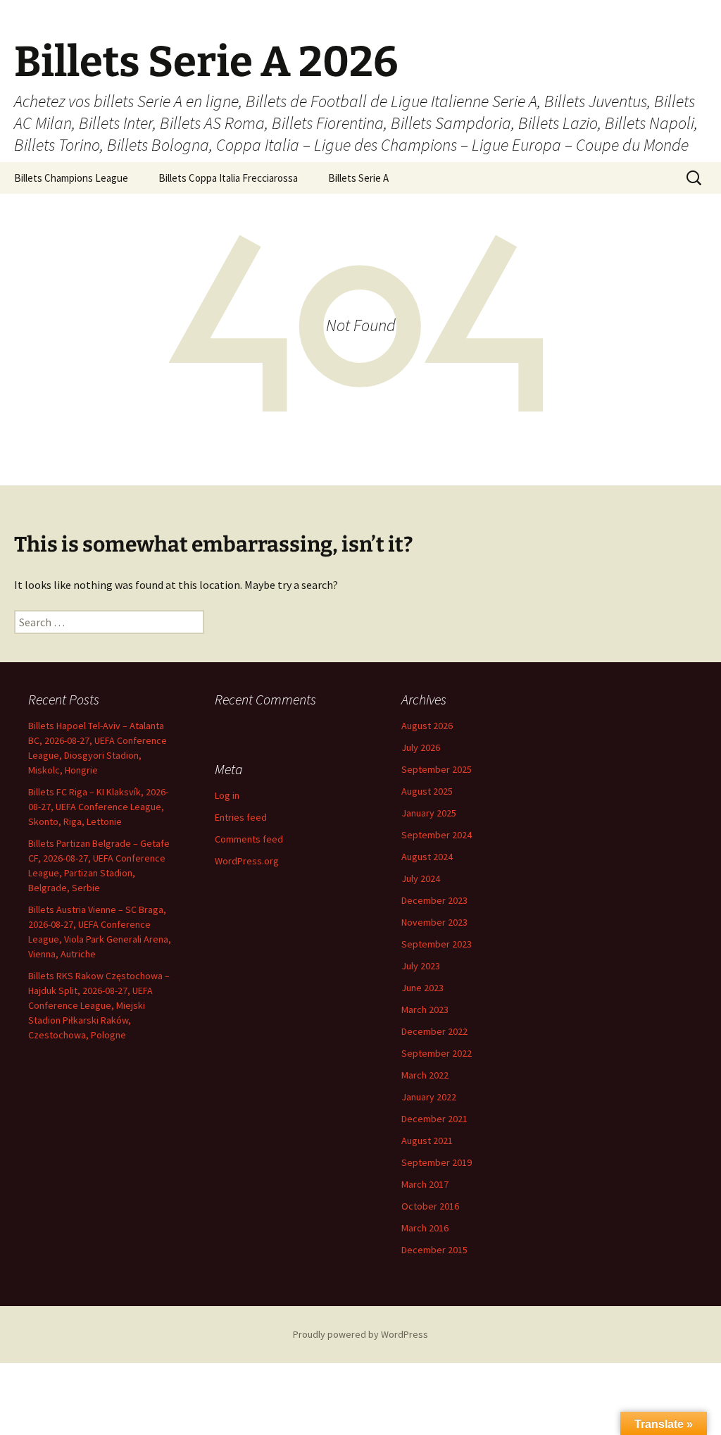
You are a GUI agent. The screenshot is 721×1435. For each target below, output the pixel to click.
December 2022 (434, 1031)
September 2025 (436, 769)
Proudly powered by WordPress (360, 1334)
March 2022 (425, 1075)
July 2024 (420, 878)
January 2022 (428, 1097)
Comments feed (249, 839)
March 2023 (425, 1009)
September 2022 (436, 1053)
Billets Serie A (358, 178)
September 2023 (436, 944)
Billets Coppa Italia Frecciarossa (228, 178)
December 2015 (434, 1249)
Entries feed (241, 817)
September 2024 (436, 834)
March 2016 (425, 1228)
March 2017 (425, 1184)
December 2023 (434, 900)
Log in (227, 795)
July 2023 (420, 965)
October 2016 (430, 1206)
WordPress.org (247, 861)
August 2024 (427, 856)
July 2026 (420, 747)
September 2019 (436, 1162)
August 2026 (427, 725)
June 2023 (422, 987)
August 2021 (427, 1140)
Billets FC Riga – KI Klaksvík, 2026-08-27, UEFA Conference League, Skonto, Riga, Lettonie (98, 806)
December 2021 (434, 1118)
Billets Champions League (71, 178)
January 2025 (428, 813)
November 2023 (434, 922)
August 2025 (427, 791)
